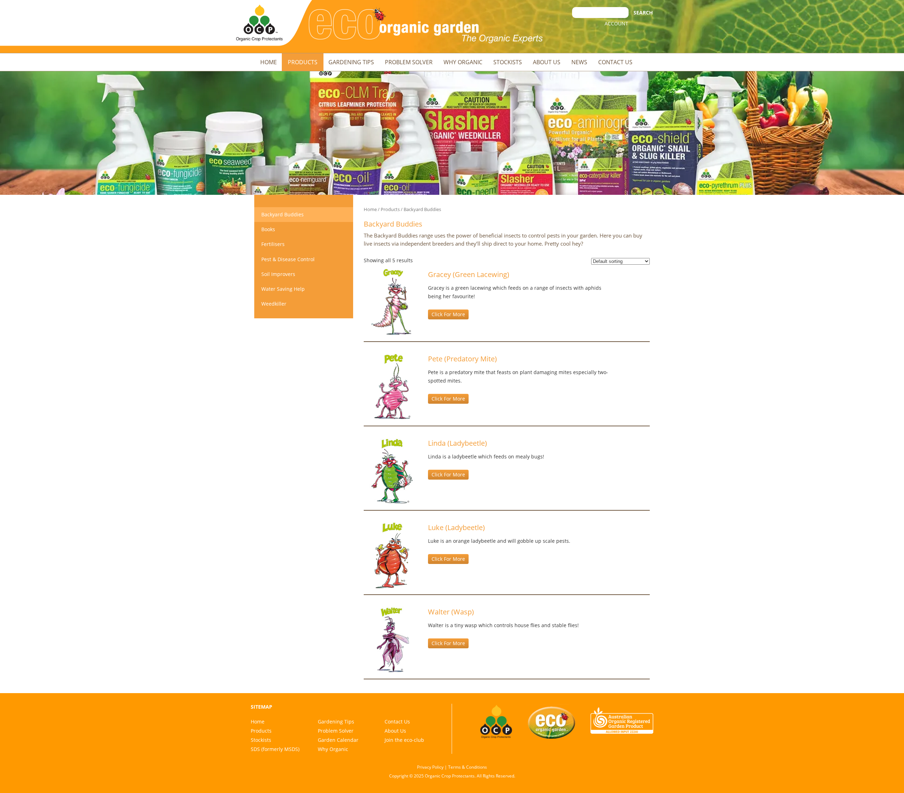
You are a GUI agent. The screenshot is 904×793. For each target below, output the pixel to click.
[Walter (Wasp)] (392, 639)
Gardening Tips (351, 62)
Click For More (448, 314)
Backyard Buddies (282, 214)
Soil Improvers (278, 274)
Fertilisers (273, 244)
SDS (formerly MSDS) (275, 749)
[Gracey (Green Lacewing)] (392, 302)
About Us (546, 62)
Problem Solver (409, 62)
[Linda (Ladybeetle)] (392, 470)
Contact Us (615, 62)
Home (268, 62)
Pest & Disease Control (288, 259)
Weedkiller (273, 303)
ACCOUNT (616, 23)
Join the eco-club (404, 740)
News (579, 62)
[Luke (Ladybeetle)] (392, 555)
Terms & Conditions (467, 767)
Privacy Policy (430, 767)
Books (268, 229)
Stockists (507, 62)
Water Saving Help (283, 289)
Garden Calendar (338, 740)
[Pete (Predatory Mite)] (392, 386)
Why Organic (463, 62)
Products (302, 62)
